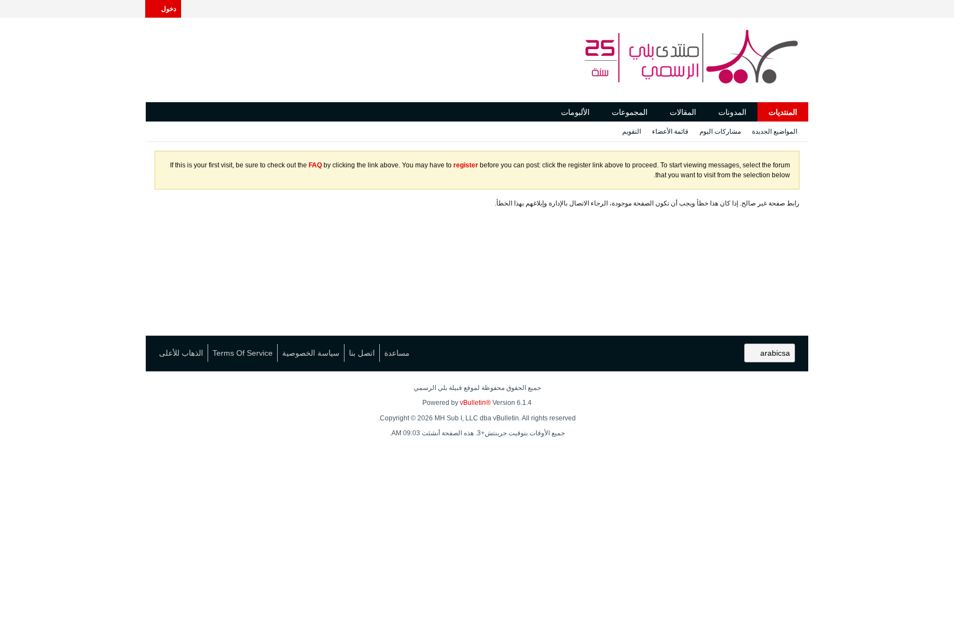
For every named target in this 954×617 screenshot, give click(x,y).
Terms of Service (243, 353)
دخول (168, 9)
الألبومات (575, 112)
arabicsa (775, 353)
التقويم (631, 131)
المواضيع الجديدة (774, 131)
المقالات (683, 112)
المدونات (732, 112)
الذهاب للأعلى (181, 353)
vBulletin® (475, 403)
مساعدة (397, 353)
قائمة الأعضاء (670, 131)
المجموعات (630, 112)
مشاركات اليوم (720, 131)
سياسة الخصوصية (311, 353)
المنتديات (782, 112)
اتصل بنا (362, 353)
